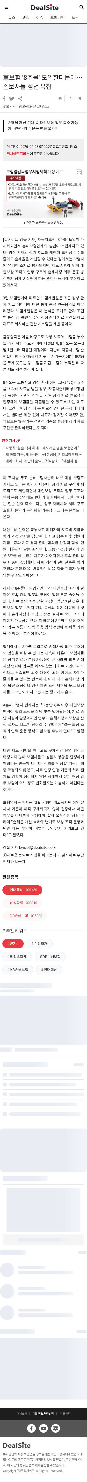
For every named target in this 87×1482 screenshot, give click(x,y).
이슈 (40, 17)
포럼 (75, 17)
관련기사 (8, 440)
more (18, 440)
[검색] (82, 7)
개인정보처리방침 (43, 1413)
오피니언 (57, 17)
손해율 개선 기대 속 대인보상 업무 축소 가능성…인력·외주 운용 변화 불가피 (42, 125)
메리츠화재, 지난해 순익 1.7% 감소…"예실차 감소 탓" (45, 461)
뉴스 (11, 17)
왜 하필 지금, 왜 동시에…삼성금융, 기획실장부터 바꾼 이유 (45, 455)
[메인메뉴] (6, 7)
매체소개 (22, 1413)
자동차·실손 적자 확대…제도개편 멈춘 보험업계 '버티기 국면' (45, 448)
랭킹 (25, 17)
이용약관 (65, 1413)
